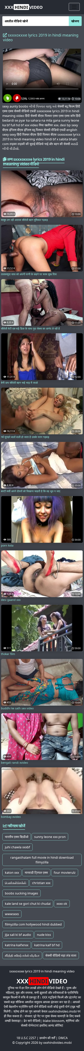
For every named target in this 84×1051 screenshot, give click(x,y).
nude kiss (44, 935)
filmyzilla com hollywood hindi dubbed (33, 924)
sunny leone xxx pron (50, 837)
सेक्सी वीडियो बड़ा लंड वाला (60, 955)
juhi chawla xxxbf (17, 847)
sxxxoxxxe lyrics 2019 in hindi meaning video (42, 971)
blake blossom (53, 1021)
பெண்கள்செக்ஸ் (15, 883)
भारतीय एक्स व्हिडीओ (16, 837)
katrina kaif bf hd (47, 945)
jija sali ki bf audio (18, 935)
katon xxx (12, 872)
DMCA (63, 1038)
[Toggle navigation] (74, 7)
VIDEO (24, 7)
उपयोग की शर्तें (47, 1038)
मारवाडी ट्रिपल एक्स (36, 872)
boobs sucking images (21, 893)
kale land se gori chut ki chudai (28, 903)
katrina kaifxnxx (16, 945)
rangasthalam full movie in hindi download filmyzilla (42, 859)
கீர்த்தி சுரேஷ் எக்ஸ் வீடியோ (22, 955)
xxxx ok (61, 903)
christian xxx (41, 883)
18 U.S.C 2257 (26, 1038)
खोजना (75, 21)
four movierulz (65, 872)
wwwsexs (12, 914)
